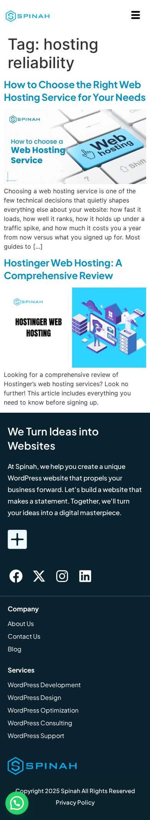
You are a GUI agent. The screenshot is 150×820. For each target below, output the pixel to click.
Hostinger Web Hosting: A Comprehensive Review (63, 268)
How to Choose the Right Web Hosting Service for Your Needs (75, 90)
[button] (16, 803)
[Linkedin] (85, 576)
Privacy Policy (75, 802)
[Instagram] (62, 576)
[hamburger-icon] (135, 16)
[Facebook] (16, 576)
